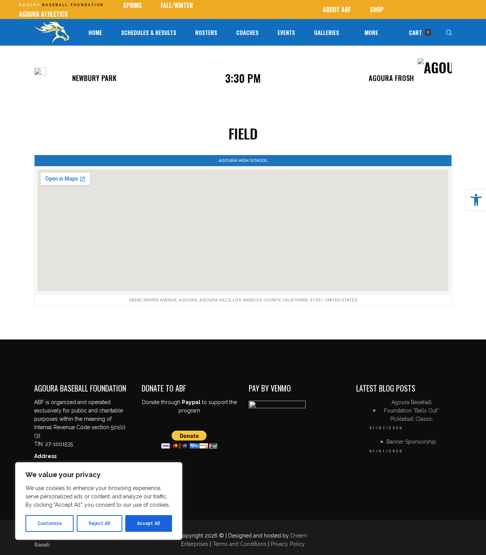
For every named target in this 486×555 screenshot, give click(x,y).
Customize (50, 523)
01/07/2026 (386, 428)
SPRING (132, 5)
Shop (376, 9)
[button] (476, 200)
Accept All (148, 523)
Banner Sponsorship (411, 442)
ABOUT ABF (337, 9)
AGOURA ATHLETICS (43, 14)
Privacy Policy (288, 544)
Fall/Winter (177, 5)
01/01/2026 (386, 451)
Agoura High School (243, 160)
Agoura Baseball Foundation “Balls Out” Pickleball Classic (411, 410)
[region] (98, 501)
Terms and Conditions (240, 544)
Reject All (99, 523)
